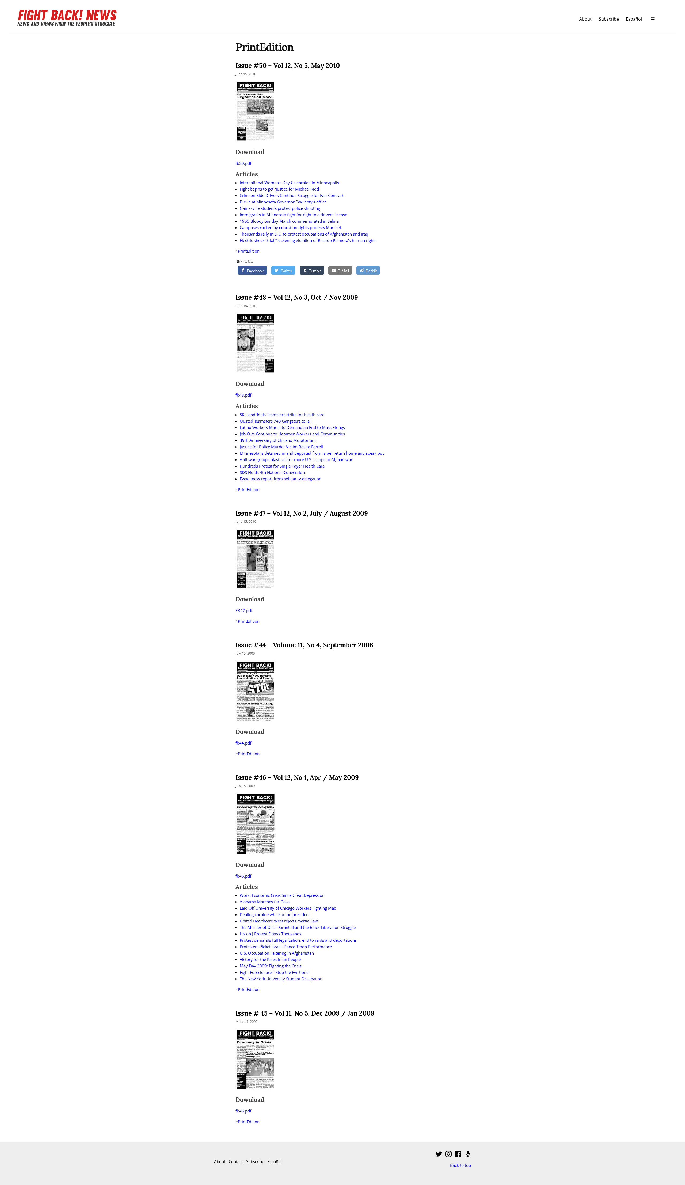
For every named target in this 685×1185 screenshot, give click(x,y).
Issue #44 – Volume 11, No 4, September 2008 (304, 645)
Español (634, 19)
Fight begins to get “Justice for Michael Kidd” (280, 189)
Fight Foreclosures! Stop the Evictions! (274, 972)
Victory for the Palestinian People (270, 959)
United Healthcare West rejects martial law (279, 921)
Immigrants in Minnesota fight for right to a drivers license (293, 214)
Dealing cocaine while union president (275, 914)
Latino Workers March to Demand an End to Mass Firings (292, 427)
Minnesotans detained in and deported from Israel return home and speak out (312, 453)
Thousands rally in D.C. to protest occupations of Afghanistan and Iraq (304, 234)
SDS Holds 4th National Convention (272, 472)
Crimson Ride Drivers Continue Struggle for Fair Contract (292, 195)
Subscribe (609, 19)
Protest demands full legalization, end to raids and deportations (298, 940)
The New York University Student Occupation (281, 978)
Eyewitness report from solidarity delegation (280, 478)
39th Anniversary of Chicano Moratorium (278, 440)
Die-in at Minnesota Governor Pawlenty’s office (283, 201)
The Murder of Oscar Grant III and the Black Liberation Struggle (298, 927)
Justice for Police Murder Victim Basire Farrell (281, 446)
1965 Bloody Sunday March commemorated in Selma (289, 221)
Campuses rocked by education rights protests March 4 (290, 227)
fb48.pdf (243, 395)
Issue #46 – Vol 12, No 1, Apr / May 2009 (297, 777)
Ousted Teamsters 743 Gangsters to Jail (276, 421)
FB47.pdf (243, 610)
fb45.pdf (243, 1111)
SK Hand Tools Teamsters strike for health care (282, 414)
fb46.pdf (243, 876)
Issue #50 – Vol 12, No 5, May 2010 (287, 66)
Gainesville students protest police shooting (280, 208)
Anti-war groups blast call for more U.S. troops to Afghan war (296, 459)
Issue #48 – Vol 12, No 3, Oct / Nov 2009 (296, 297)
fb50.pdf (243, 163)
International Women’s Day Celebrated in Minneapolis (289, 182)
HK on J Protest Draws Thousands (270, 933)
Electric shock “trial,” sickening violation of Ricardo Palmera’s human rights (308, 240)
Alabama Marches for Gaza (265, 901)
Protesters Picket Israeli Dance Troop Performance (286, 946)
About (585, 19)
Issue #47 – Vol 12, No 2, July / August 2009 (301, 513)
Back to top (460, 1165)
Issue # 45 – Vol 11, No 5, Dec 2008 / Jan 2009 (304, 1013)
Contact (236, 1161)
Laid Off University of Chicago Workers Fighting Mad (288, 908)
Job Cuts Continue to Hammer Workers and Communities (292, 433)
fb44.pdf (243, 743)
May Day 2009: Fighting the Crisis (271, 965)
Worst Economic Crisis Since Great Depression (282, 895)
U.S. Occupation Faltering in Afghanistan (277, 953)
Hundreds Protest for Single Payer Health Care (282, 466)
